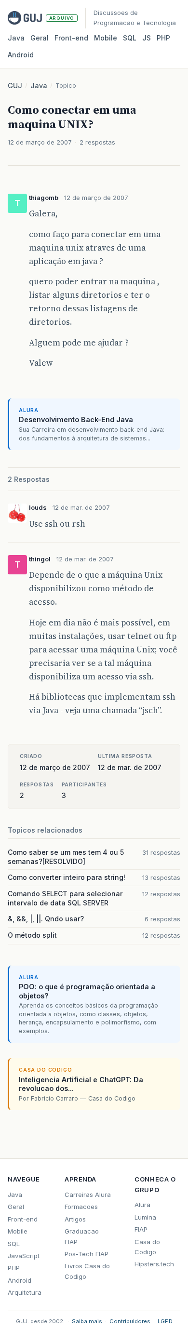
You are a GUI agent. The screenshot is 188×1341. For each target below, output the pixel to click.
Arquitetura (24, 1292)
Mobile (105, 38)
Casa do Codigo (147, 1247)
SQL (129, 38)
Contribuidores (129, 1321)
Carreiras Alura (88, 1194)
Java (16, 38)
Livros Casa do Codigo (87, 1271)
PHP (163, 38)
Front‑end (71, 38)
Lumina (145, 1217)
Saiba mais (87, 1321)
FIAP (141, 1229)
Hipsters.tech (154, 1264)
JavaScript (24, 1256)
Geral (39, 38)
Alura (142, 1204)
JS (146, 38)
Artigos (75, 1219)
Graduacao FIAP (82, 1236)
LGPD (165, 1321)
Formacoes (81, 1206)
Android (21, 55)
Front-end (23, 1219)
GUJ (15, 85)
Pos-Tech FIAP (86, 1254)
